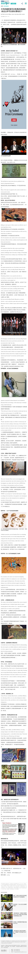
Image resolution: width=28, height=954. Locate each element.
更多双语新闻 (4, 892)
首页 (2, 6)
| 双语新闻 (6, 6)
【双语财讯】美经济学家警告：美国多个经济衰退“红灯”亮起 (20, 932)
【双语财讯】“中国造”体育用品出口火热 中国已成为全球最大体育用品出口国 (20, 914)
